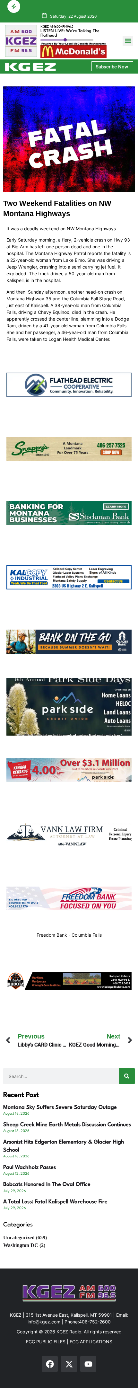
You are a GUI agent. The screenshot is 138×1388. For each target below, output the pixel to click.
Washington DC (20, 1245)
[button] (128, 41)
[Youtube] (88, 1364)
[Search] (127, 1076)
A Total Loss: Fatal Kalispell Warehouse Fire (55, 1202)
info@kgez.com (44, 1321)
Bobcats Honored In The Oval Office (47, 1184)
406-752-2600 (95, 1321)
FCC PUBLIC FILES (45, 1341)
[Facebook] (50, 1364)
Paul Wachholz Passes (29, 1167)
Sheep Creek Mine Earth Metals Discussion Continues (67, 1124)
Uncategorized (19, 1237)
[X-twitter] (69, 1364)
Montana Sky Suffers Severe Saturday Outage (60, 1107)
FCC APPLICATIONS (91, 1341)
